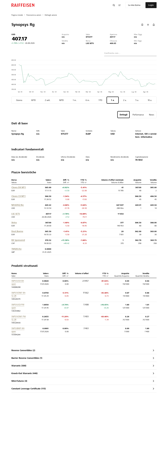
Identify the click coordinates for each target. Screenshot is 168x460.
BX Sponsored (18, 240)
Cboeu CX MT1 (18, 196)
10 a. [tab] (150, 100)
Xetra (14, 222)
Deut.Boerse (17, 231)
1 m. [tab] (74, 100)
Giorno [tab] (19, 100)
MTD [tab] (61, 100)
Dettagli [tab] (123, 114)
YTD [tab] (100, 100)
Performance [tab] (138, 114)
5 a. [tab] (137, 100)
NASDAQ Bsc (17, 205)
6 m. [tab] (88, 100)
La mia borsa (134, 5)
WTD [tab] (33, 100)
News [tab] (151, 114)
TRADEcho (16, 249)
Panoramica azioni (33, 15)
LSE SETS (15, 214)
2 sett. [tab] (47, 100)
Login (151, 5)
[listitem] (84, 350)
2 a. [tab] (125, 100)
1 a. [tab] (113, 100)
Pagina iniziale (17, 15)
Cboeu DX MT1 (18, 187)
